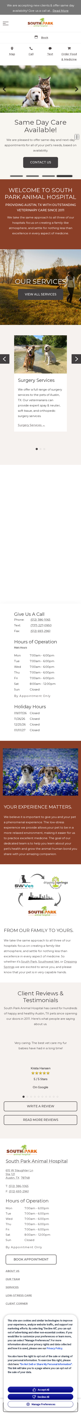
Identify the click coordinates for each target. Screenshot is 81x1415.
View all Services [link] (40, 294)
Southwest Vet (48, 961)
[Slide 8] (50, 1096)
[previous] (4, 89)
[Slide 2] (32, 176)
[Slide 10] (57, 1096)
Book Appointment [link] (42, 171)
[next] (76, 89)
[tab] (21, 648)
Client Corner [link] (17, 1303)
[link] (40, 22)
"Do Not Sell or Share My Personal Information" (46, 1364)
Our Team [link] (13, 1279)
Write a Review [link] (40, 1106)
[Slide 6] (42, 1096)
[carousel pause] (77, 137)
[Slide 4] (64, 176)
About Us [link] (12, 1270)
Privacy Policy (54, 1348)
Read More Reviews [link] (40, 1120)
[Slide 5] (38, 1096)
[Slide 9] (53, 1096)
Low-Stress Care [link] (19, 1295)
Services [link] (12, 1287)
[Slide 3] (48, 176)
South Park (29, 961)
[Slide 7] (46, 1096)
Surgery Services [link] (29, 425)
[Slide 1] (16, 176)
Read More (61, 10)
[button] (5, 23)
